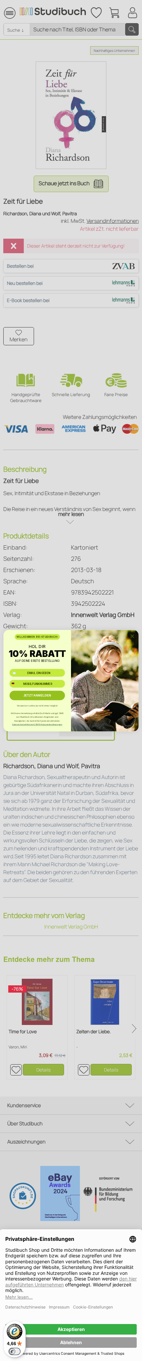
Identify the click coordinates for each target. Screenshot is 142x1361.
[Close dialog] (132, 635)
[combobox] (15, 683)
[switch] (14, 1351)
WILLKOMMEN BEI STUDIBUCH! (37, 636)
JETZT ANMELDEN (37, 695)
